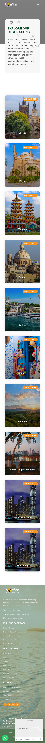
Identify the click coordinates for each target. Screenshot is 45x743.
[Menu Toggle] (38, 4)
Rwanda (22, 421)
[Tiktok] (17, 704)
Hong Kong (22, 565)
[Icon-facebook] (9, 704)
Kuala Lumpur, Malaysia (22, 469)
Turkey (22, 325)
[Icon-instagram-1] (13, 704)
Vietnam (22, 229)
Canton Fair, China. (22, 517)
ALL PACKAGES (30, 99)
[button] (5, 738)
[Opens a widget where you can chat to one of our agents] (29, 730)
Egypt (22, 181)
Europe (22, 133)
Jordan (22, 277)
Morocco (22, 373)
